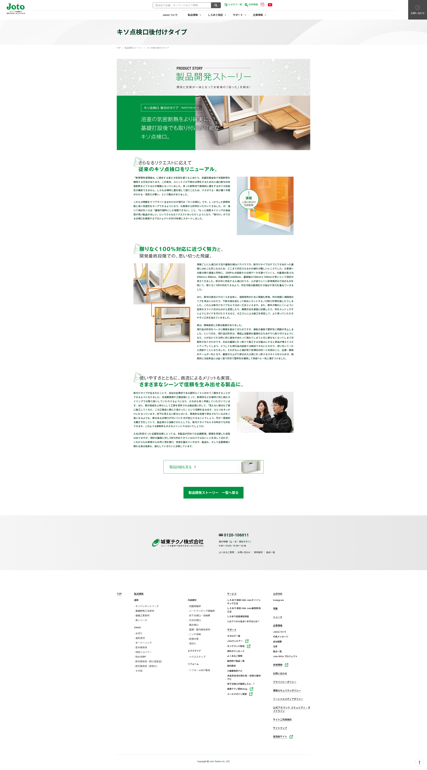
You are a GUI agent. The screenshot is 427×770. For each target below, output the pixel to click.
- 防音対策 (193, 639)
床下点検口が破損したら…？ (241, 684)
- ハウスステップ (196, 656)
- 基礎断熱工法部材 (144, 611)
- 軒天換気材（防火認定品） (148, 661)
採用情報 (253, 4)
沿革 (275, 646)
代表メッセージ (280, 636)
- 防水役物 (140, 656)
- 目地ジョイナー (143, 652)
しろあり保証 (215, 15)
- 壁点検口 (193, 625)
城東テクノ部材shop (237, 689)
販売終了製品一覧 (236, 661)
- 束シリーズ (140, 620)
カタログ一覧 (235, 4)
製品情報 (193, 15)
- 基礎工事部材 (141, 615)
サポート (238, 15)
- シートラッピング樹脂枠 (201, 611)
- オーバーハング (143, 642)
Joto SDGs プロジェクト (285, 656)
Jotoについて (170, 15)
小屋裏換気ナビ (234, 671)
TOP (119, 48)
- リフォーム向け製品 (199, 670)
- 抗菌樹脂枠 (194, 606)
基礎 (136, 600)
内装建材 (192, 600)
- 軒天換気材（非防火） (146, 666)
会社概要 (277, 641)
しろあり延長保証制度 (238, 616)
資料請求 (258, 552)
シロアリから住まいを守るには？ (243, 621)
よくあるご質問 (226, 552)
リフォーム (193, 664)
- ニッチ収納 (194, 634)
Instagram (278, 600)
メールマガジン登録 (237, 694)
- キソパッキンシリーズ (146, 606)
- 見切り (192, 643)
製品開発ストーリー (134, 48)
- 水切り (138, 633)
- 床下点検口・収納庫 (199, 615)
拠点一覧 (270, 552)
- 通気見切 (139, 638)
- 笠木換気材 (140, 647)
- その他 (138, 670)
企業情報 (258, 15)
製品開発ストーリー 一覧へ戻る (213, 493)
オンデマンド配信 (236, 646)
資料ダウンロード (236, 651)
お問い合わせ (244, 552)
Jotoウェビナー (235, 641)
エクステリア (194, 651)
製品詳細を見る (180, 467)
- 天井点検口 (194, 620)
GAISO (137, 627)
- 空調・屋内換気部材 (199, 629)
